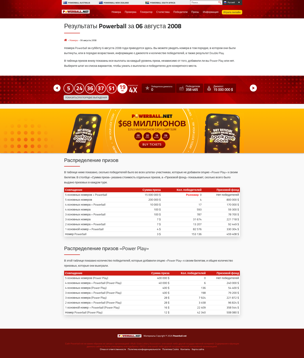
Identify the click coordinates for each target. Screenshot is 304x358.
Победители (180, 12)
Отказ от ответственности (113, 349)
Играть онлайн (232, 12)
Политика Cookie (170, 349)
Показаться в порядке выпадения (86, 97)
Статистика (163, 12)
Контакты (185, 349)
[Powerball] (65, 40)
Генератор (146, 12)
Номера (116, 12)
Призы (195, 12)
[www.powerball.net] (76, 11)
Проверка (130, 12)
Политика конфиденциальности (144, 349)
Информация (210, 12)
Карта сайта (198, 349)
